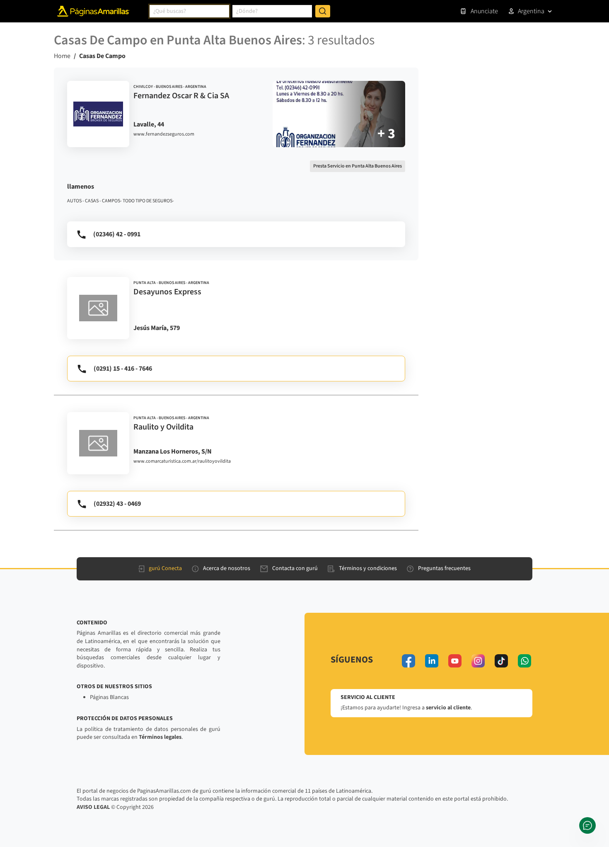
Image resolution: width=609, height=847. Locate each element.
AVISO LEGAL (93, 807)
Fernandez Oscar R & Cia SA (181, 96)
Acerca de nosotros (226, 568)
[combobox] (189, 11)
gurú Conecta (165, 568)
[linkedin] (431, 660)
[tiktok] (501, 660)
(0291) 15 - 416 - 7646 (123, 368)
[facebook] (408, 660)
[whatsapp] (524, 660)
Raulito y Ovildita (163, 427)
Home (62, 56)
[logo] (98, 114)
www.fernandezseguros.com (163, 134)
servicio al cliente (448, 708)
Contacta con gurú (295, 568)
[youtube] (455, 660)
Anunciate (484, 11)
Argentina (531, 11)
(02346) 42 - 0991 (116, 234)
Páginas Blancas (109, 697)
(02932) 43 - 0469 (117, 503)
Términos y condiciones (368, 568)
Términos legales (160, 737)
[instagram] (478, 660)
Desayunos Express (167, 292)
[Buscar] (322, 11)
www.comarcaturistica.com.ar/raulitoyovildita (182, 461)
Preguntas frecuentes (444, 568)
